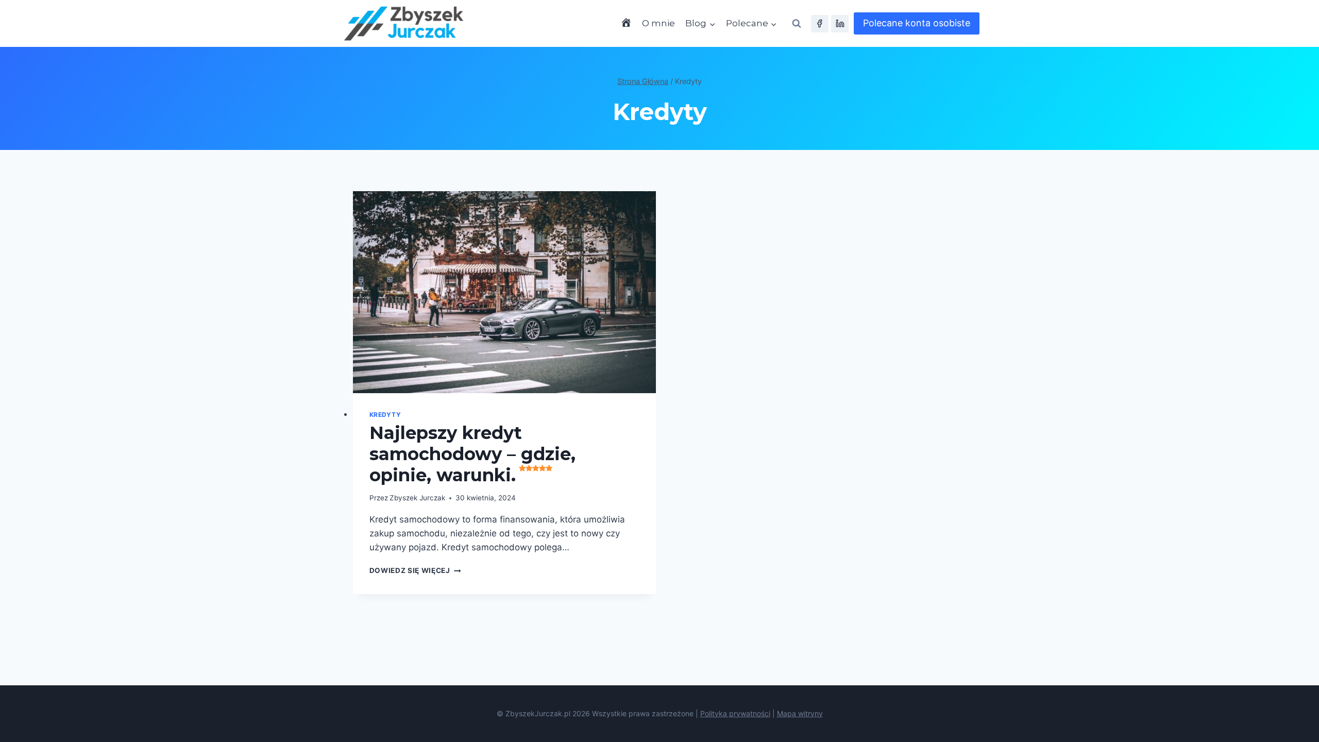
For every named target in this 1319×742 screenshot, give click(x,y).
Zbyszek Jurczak (417, 498)
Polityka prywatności (735, 713)
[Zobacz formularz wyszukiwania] (796, 23)
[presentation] (504, 292)
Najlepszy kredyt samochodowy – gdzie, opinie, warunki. (472, 454)
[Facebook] (819, 23)
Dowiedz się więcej (415, 570)
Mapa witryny (800, 713)
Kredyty (385, 414)
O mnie (658, 23)
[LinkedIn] (840, 23)
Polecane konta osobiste (916, 23)
